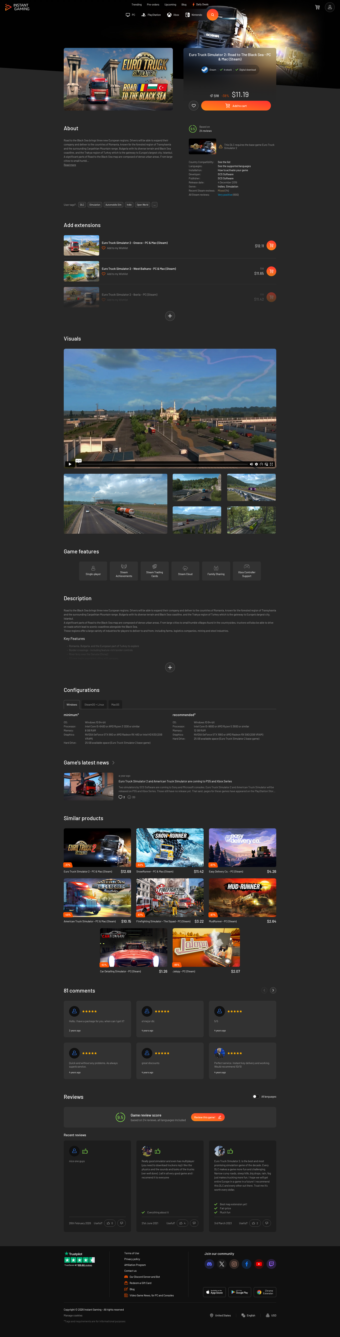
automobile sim (113, 204)
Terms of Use (131, 1253)
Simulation (232, 186)
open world (142, 204)
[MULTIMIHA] (219, 1053)
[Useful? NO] (121, 1223)
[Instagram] (234, 1264)
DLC (82, 204)
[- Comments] (264, 990)
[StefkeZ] (147, 1151)
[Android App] (239, 1292)
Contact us (130, 1270)
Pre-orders (153, 4)
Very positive (225, 194)
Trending (137, 4)
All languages (268, 1096)
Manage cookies (73, 1315)
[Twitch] (271, 1264)
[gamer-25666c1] (147, 1053)
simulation (94, 204)
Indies (221, 186)
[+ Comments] (273, 990)
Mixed (221, 190)
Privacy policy (132, 1259)
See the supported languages (234, 166)
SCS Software (226, 174)
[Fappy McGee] (74, 1053)
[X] (222, 1264)
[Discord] (209, 1264)
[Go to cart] (317, 7)
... (155, 204)
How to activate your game (233, 170)
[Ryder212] (74, 1151)
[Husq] (219, 1011)
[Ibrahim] (147, 1011)
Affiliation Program (135, 1264)
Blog (184, 4)
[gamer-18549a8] (74, 1011)
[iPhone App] (214, 1292)
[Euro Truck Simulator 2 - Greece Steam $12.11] (81, 245)
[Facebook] (246, 1264)
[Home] (17, 7)
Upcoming (170, 4)
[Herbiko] (219, 1151)
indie (129, 204)
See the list (224, 162)
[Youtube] (259, 1264)
